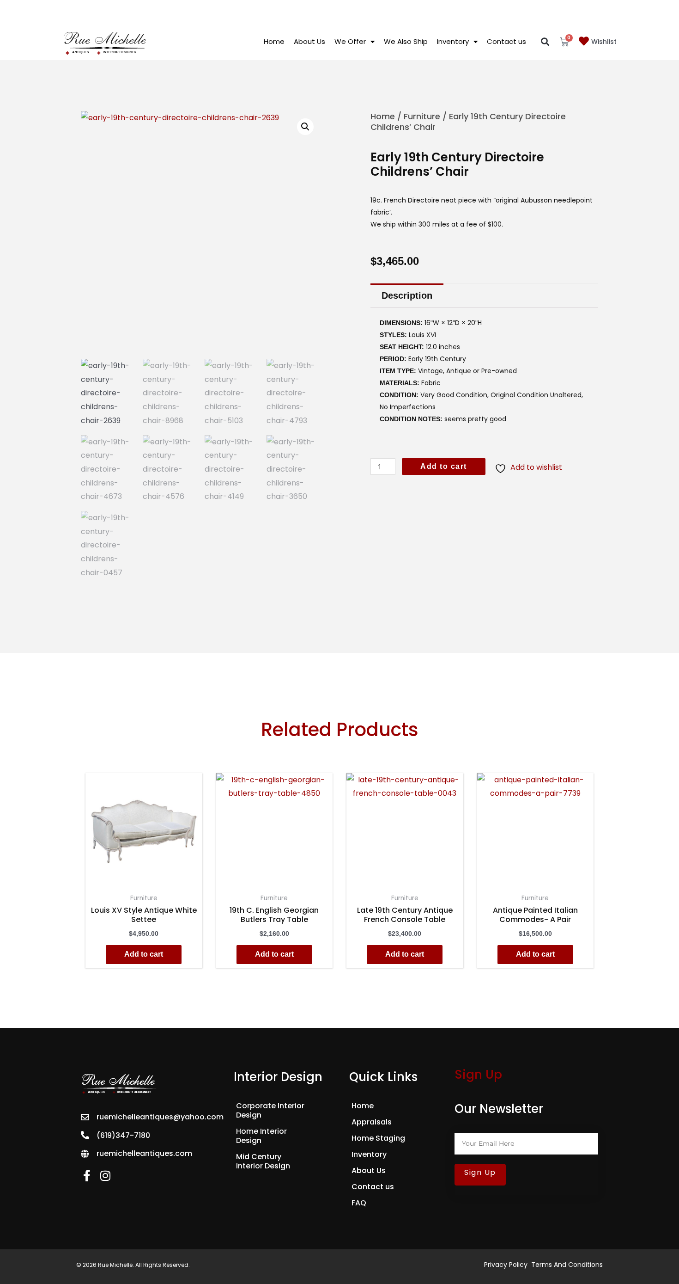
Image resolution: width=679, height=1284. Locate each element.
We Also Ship (406, 41)
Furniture (422, 116)
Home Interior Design (261, 1136)
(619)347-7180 (123, 1135)
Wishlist (604, 41)
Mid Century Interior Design (263, 1161)
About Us (309, 41)
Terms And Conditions (567, 1264)
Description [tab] (407, 295)
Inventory (453, 41)
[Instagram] (105, 1175)
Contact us (506, 41)
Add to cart (443, 466)
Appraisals (372, 1122)
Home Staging (378, 1138)
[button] (545, 41)
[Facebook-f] (86, 1175)
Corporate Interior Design (270, 1110)
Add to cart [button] (143, 954)
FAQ (359, 1203)
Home (274, 41)
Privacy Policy (505, 1264)
